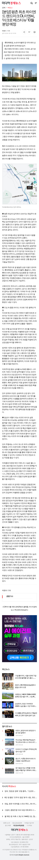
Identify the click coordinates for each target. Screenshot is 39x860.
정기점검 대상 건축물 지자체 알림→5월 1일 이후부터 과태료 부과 (26, 769)
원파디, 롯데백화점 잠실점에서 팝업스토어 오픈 (25, 686)
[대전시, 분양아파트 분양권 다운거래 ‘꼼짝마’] (9, 732)
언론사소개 (6, 823)
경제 (3, 8)
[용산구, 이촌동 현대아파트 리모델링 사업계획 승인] (9, 760)
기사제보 (29, 825)
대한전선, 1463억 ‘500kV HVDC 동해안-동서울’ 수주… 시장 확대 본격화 (25, 695)
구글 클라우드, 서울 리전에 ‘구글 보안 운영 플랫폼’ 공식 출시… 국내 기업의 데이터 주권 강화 (25, 677)
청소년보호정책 (17, 823)
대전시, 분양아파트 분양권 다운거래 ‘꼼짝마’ (25, 731)
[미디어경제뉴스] (11, 3)
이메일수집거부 (29, 823)
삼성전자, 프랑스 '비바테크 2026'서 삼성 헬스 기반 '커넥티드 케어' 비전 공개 (26, 705)
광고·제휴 (8, 825)
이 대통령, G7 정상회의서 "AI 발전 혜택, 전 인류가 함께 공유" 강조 (26, 714)
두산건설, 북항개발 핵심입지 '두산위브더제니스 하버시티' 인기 (26, 741)
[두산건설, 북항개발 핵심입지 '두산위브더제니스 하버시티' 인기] (9, 742)
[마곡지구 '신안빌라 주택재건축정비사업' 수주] (9, 751)
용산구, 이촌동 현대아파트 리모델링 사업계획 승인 (25, 759)
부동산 (9, 8)
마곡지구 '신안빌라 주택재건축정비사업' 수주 (26, 750)
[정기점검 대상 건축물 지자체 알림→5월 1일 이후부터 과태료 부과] (9, 770)
